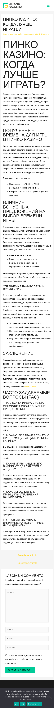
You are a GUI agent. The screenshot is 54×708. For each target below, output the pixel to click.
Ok (16, 704)
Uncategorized (30, 34)
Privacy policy (34, 704)
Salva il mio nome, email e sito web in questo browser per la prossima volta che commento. (24, 659)
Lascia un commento (12, 34)
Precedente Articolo (27, 555)
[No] (50, 697)
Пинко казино (30, 386)
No (23, 704)
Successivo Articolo (27, 563)
